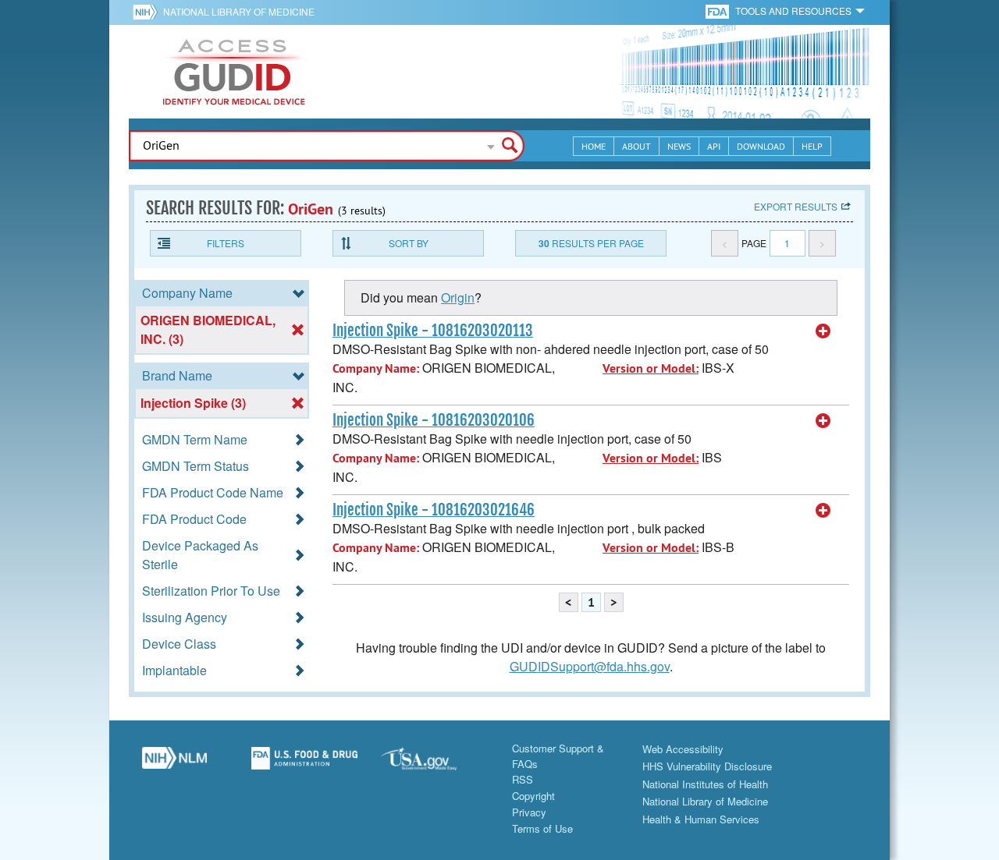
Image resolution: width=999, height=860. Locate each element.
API (713, 146)
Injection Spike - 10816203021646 (433, 510)
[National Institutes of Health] (148, 12)
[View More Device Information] (823, 331)
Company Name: (375, 368)
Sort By (408, 243)
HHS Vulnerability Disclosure (707, 766)
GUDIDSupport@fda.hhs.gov (590, 666)
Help (812, 146)
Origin (458, 297)
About (636, 146)
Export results (795, 206)
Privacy (529, 812)
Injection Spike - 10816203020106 (433, 420)
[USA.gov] (434, 764)
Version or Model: (651, 368)
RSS (522, 779)
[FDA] (718, 10)
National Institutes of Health (705, 784)
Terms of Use (542, 828)
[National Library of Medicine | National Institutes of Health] (174, 764)
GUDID (234, 72)
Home (593, 146)
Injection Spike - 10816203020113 (432, 330)
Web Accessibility (682, 748)
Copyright (533, 795)
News (679, 146)
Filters (225, 243)
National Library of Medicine (239, 11)
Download (761, 146)
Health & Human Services (700, 819)
